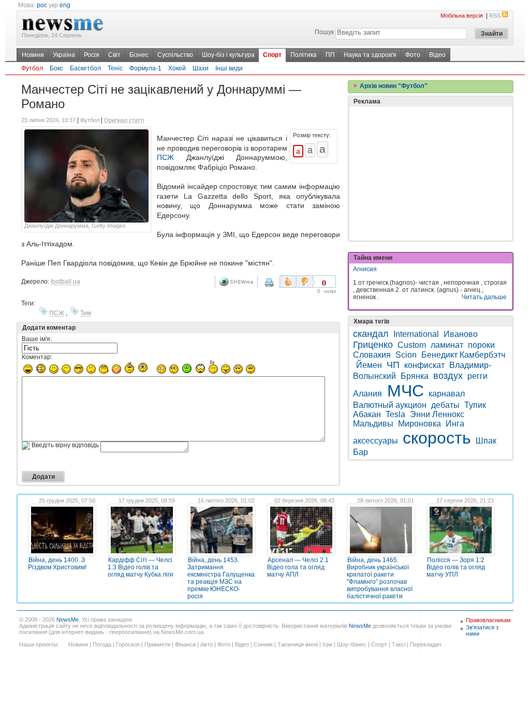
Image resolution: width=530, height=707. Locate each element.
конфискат (424, 365)
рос (42, 5)
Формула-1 (145, 68)
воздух (448, 376)
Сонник (263, 644)
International (416, 334)
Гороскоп (128, 644)
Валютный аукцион (389, 405)
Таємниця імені (297, 644)
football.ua (65, 281)
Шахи (201, 68)
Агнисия (365, 269)
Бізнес (139, 54)
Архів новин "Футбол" (393, 86)
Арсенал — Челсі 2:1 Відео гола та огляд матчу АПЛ (298, 567)
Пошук (324, 32)
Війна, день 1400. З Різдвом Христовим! (57, 563)
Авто (206, 644)
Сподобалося (288, 281)
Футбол (32, 68)
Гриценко (373, 345)
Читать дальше (484, 297)
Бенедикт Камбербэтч (463, 354)
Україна (64, 54)
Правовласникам (488, 620)
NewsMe (67, 619)
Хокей (177, 68)
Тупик (475, 405)
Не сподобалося (306, 281)
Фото (412, 54)
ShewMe (238, 282)
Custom (412, 345)
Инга (455, 423)
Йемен (369, 365)
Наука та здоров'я (370, 54)
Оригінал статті (124, 120)
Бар (360, 452)
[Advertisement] (430, 173)
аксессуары (375, 440)
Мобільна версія (461, 15)
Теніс (115, 68)
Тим (85, 313)
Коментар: (37, 357)
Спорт (272, 54)
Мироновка (419, 423)
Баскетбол (85, 68)
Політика (303, 54)
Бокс (56, 68)
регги (477, 376)
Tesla (395, 414)
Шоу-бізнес (351, 644)
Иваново (461, 334)
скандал (371, 334)
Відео (437, 54)
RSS (494, 15)
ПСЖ (165, 157)
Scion (406, 354)
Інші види (229, 68)
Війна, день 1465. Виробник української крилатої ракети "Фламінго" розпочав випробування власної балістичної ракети (380, 578)
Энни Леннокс (437, 414)
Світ (114, 54)
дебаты (445, 405)
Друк (276, 286)
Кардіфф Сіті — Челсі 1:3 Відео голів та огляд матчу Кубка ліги (140, 567)
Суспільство (175, 54)
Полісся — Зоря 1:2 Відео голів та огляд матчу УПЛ (455, 567)
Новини (33, 54)
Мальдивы (373, 423)
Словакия (372, 354)
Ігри (327, 644)
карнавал (447, 393)
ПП (330, 54)
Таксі (398, 644)
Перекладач (425, 644)
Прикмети (157, 644)
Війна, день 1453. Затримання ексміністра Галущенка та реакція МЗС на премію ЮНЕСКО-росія (221, 578)
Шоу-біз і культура (228, 54)
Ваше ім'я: (37, 339)
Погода (102, 644)
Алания (368, 393)
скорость (437, 438)
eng (65, 5)
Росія (91, 54)
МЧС (405, 390)
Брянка (415, 376)
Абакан (367, 414)
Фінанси (185, 644)
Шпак (486, 440)
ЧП (393, 365)
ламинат (447, 345)
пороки (481, 345)
